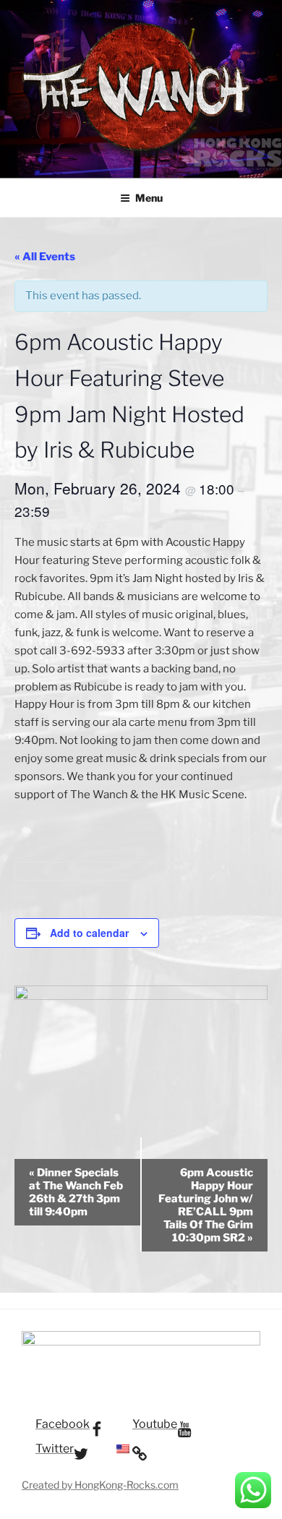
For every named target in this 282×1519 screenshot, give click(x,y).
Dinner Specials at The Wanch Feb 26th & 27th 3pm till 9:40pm (76, 1192)
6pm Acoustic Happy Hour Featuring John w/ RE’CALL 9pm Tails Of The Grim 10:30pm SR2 (205, 1205)
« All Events (44, 256)
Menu (149, 198)
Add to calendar (89, 932)
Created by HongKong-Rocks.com (100, 1485)
